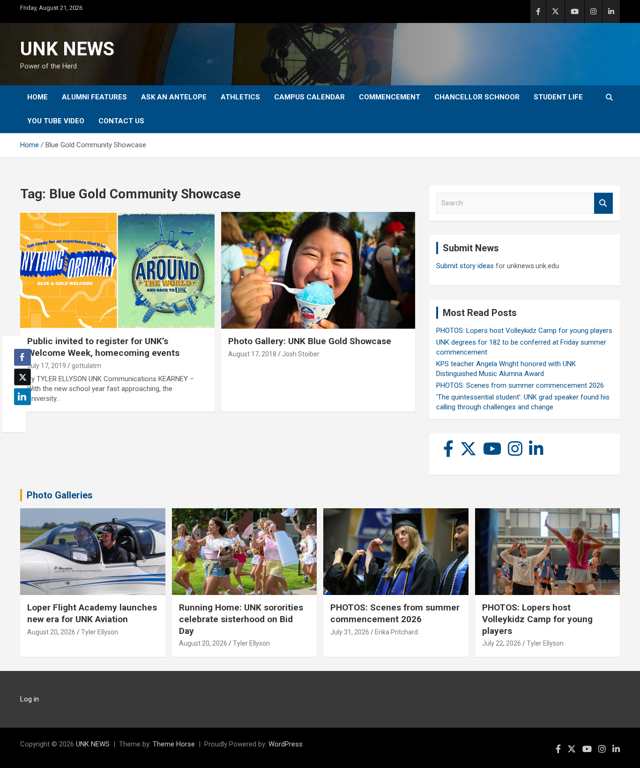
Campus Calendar (309, 97)
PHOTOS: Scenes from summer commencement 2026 (520, 385)
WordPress (285, 744)
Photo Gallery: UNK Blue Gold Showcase (309, 341)
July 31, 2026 (349, 632)
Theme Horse (174, 744)
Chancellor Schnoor (477, 97)
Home (37, 97)
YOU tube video (55, 121)
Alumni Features (94, 97)
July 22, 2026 (501, 643)
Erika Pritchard (396, 632)
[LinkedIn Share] (22, 396)
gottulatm (86, 365)
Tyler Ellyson (99, 632)
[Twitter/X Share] (22, 377)
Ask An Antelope (174, 97)
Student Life (558, 97)
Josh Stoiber (301, 354)
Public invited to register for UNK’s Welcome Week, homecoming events (103, 347)
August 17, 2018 (252, 354)
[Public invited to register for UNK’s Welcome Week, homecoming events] (117, 270)
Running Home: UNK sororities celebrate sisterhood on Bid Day (241, 619)
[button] (19, 415)
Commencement (389, 97)
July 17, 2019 (46, 365)
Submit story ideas (465, 266)
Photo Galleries (60, 495)
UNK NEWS (67, 49)
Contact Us (121, 121)
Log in (29, 699)
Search (603, 203)
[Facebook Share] (22, 357)
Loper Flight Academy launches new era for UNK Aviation (92, 613)
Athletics (240, 97)
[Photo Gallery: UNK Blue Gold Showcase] (318, 270)
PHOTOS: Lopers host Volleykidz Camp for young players (524, 330)
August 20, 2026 (51, 632)
